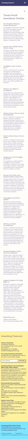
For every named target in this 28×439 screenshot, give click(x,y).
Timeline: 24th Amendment (9, 319)
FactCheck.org (5, 428)
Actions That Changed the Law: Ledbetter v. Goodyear (13, 413)
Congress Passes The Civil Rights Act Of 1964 (13, 158)
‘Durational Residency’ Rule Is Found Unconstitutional (12, 252)
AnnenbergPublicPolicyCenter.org (11, 427)
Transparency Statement (6, 433)
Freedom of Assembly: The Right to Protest (13, 402)
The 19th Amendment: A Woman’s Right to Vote (13, 388)
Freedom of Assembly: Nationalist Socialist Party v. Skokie (13, 385)
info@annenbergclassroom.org (10, 350)
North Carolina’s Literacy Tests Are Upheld (13, 137)
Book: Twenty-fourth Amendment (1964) (13, 321)
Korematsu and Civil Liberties (9, 391)
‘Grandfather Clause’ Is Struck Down (12, 67)
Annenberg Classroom (8, 3)
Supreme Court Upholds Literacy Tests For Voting (13, 47)
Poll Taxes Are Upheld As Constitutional (10, 89)
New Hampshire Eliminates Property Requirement (11, 24)
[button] (24, 2)
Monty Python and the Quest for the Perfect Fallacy (13, 410)
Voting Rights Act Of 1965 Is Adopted (11, 199)
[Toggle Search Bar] (18, 3)
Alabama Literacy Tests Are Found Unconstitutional (13, 114)
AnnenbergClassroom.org (17, 428)
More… (3, 416)
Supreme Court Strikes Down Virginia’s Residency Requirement (13, 176)
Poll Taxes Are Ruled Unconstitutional (9, 224)
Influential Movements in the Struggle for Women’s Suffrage (12, 404)
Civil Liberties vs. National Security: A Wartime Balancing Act (11, 407)
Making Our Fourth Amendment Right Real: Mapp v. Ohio (13, 396)
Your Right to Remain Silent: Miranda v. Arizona (12, 393)
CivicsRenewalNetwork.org (9, 430)
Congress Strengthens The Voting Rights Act (13, 281)
